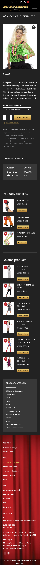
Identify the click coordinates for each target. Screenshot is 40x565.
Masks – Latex (9, 475)
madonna (6, 141)
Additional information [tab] (13, 158)
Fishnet (32, 138)
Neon (20, 141)
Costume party (18, 133)
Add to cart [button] (22, 210)
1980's (10, 133)
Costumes (6, 135)
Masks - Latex (11, 408)
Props (8, 418)
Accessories (11, 387)
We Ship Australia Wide (25, 143)
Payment (7, 507)
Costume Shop (28, 133)
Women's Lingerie (13, 424)
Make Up (9, 404)
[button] (34, 27)
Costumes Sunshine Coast (11, 138)
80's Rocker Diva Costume (24, 323)
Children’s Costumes (14, 391)
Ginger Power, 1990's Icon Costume (26, 341)
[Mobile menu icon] (34, 8)
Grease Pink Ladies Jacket (25, 286)
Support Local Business (10, 143)
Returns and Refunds (12, 490)
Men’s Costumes (13, 414)
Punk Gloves (23, 200)
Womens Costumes (9, 146)
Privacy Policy (8, 494)
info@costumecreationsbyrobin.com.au (19, 520)
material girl (14, 141)
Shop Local (31, 141)
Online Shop (8, 452)
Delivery (6, 498)
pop (25, 141)
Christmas (10, 394)
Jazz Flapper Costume (23, 359)
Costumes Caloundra (17, 135)
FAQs (5, 503)
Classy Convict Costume (24, 304)
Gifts (8, 398)
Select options (23, 227)
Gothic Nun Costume (22, 268)
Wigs (8, 421)
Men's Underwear (13, 411)
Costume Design (10, 447)
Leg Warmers (23, 217)
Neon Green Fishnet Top (13, 105)
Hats (8, 401)
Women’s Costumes (18, 129)
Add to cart (22, 117)
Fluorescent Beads (26, 233)
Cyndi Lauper (24, 138)
